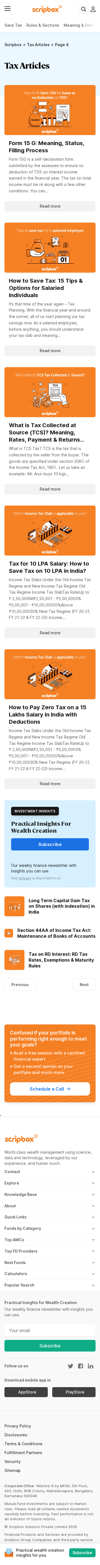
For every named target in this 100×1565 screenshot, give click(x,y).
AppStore (27, 1392)
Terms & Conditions (23, 1443)
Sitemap (12, 1470)
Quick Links (15, 1217)
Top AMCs (14, 1239)
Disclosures (15, 1434)
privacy (25, 878)
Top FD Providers (21, 1251)
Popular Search (19, 1285)
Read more (50, 206)
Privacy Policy (17, 1426)
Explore (11, 1183)
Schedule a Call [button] (47, 1089)
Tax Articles (38, 44)
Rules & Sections (42, 25)
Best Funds (15, 1262)
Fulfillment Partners (23, 1452)
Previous (20, 984)
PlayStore (75, 1392)
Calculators (15, 1273)
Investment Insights (35, 811)
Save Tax (13, 25)
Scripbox (13, 44)
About (10, 1205)
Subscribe (50, 1345)
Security (12, 1461)
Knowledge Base (20, 1194)
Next (84, 984)
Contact (12, 1171)
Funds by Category (22, 1228)
